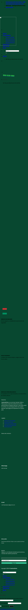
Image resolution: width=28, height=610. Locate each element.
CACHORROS (7, 578)
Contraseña (4, 603)
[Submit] (3, 574)
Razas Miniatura (10, 585)
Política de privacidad (9, 420)
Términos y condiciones (10, 423)
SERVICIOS (6, 46)
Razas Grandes (10, 579)
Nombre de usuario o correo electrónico (12, 598)
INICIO (5, 576)
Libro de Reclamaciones (10, 425)
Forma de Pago (8, 426)
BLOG (4, 590)
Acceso (11, 606)
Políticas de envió (8, 422)
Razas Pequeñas (10, 583)
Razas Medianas (10, 581)
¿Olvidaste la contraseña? (7, 609)
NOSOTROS (6, 586)
